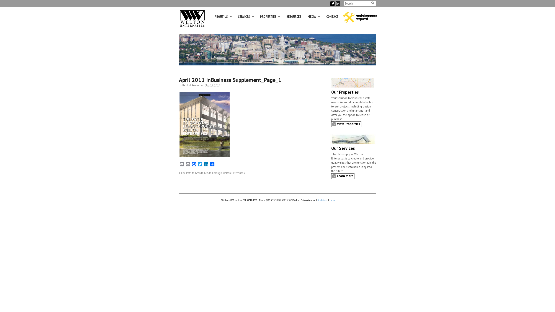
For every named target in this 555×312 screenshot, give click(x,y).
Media (312, 17)
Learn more (345, 176)
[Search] (372, 2)
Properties (268, 17)
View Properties (348, 124)
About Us (221, 17)
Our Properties (345, 92)
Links (332, 200)
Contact (332, 17)
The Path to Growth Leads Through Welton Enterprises (212, 173)
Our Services (343, 148)
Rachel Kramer (191, 85)
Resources (293, 17)
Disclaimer (322, 200)
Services (244, 17)
